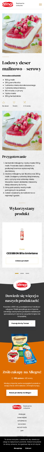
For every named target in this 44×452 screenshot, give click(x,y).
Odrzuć (28, 448)
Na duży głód (22, 427)
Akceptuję (18, 448)
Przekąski (22, 414)
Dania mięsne (22, 418)
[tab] (17, 273)
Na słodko (22, 424)
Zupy (22, 431)
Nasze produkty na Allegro (20, 393)
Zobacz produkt (22, 261)
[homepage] (16, 407)
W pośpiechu (22, 421)
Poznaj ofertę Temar (20, 323)
